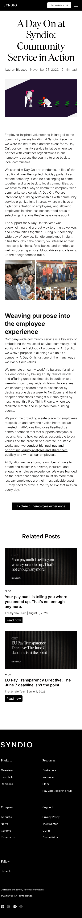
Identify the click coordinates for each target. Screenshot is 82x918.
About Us (6, 817)
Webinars (48, 777)
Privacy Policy (51, 817)
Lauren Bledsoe (16, 69)
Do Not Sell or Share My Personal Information (22, 889)
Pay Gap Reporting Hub (57, 790)
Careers (6, 830)
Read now (13, 620)
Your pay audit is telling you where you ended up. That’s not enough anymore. (36, 601)
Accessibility (50, 837)
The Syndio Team (15, 613)
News (4, 823)
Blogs (46, 784)
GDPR (46, 830)
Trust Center (50, 823)
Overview (7, 770)
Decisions (7, 784)
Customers (49, 770)
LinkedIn (6, 871)
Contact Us (8, 837)
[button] (41, 506)
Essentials (7, 777)
